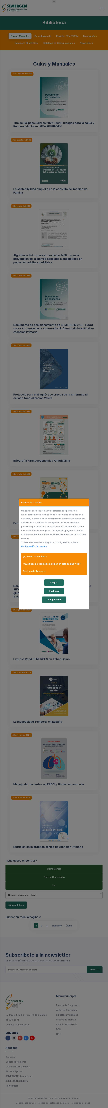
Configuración (54, 599)
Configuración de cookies (34, 546)
